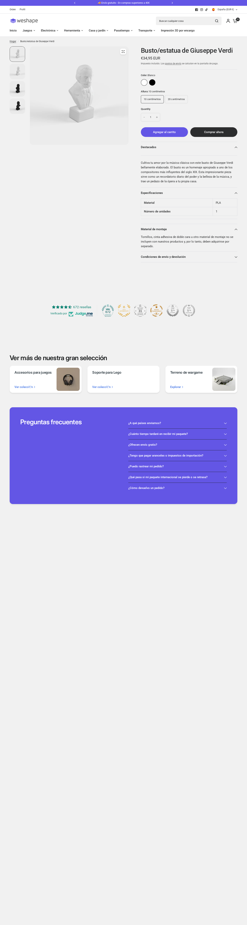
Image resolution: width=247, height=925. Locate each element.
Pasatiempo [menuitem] (122, 30)
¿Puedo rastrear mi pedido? (146, 466)
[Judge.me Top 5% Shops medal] (173, 310)
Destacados (148, 147)
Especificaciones (152, 193)
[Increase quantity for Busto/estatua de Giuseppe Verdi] (157, 117)
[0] (234, 20)
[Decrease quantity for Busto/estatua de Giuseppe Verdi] (144, 117)
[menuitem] (14, 9)
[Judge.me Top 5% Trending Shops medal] (189, 310)
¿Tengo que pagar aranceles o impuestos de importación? (165, 455)
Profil (22, 9)
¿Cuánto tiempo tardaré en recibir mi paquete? (158, 434)
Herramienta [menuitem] (72, 30)
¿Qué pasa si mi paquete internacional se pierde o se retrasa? (167, 477)
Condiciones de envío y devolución (163, 257)
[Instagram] (201, 9)
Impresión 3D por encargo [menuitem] (178, 30)
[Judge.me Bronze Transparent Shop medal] (156, 310)
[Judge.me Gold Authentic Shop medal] (124, 310)
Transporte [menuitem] (145, 30)
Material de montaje (154, 229)
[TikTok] (206, 9)
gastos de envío (173, 63)
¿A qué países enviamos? (144, 423)
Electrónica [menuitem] (48, 30)
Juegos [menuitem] (27, 30)
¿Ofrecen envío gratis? (142, 444)
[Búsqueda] (217, 21)
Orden (13, 9)
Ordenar (152, 82)
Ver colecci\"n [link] (23, 387)
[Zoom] (123, 51)
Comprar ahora (213, 132)
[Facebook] (196, 9)
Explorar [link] (175, 387)
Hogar (13, 41)
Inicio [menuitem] (13, 30)
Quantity (145, 109)
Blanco (144, 82)
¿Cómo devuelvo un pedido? (146, 488)
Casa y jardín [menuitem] (97, 30)
